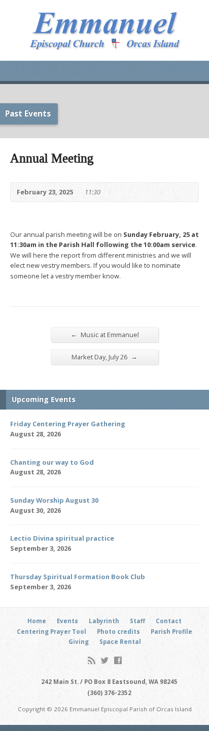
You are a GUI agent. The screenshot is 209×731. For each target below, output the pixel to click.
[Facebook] (118, 660)
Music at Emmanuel (105, 334)
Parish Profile (171, 631)
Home (36, 621)
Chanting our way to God (52, 462)
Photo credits (118, 631)
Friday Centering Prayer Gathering (67, 423)
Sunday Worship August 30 (54, 500)
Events (67, 621)
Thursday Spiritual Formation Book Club (77, 576)
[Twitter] (105, 660)
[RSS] (91, 660)
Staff (137, 621)
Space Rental (120, 641)
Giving (78, 641)
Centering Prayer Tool (51, 631)
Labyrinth (104, 621)
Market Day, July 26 (104, 356)
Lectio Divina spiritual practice (62, 538)
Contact (169, 621)
